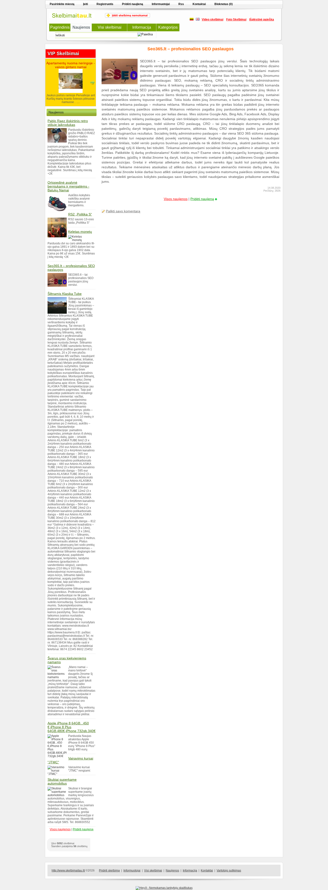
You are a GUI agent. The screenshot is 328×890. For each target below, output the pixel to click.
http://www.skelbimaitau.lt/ (68, 870)
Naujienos (172, 870)
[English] (198, 19)
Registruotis (105, 4)
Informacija (190, 870)
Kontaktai (199, 4)
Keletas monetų (80, 232)
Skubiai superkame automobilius (62, 781)
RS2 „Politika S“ (80, 214)
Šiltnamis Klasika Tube (65, 294)
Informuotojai (161, 4)
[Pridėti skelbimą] (127, 17)
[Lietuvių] (192, 19)
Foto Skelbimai (236, 19)
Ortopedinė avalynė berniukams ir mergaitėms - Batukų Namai (68, 186)
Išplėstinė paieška (261, 19)
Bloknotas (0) (223, 4)
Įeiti (85, 4)
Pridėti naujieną (132, 4)
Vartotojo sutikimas (229, 870)
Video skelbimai (212, 19)
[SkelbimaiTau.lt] (71, 17)
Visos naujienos (176, 199)
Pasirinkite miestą (62, 4)
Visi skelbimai (153, 870)
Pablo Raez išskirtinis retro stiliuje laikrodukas (68, 123)
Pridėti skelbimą (109, 870)
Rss (181, 4)
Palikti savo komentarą (123, 211)
